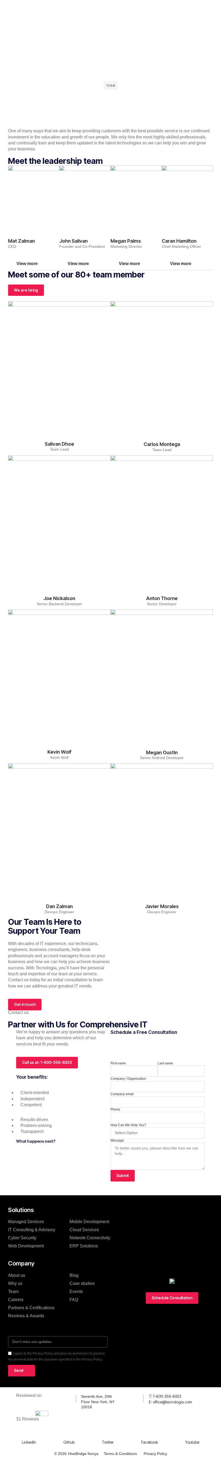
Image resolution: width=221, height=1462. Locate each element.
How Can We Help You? (128, 1125)
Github (69, 1442)
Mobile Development (89, 1221)
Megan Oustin (162, 752)
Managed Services (26, 1221)
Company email (122, 1094)
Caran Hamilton (179, 241)
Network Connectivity (90, 1238)
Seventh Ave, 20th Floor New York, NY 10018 (98, 1401)
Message (117, 1140)
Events (76, 1291)
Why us (15, 1283)
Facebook (149, 1442)
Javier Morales (162, 906)
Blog (74, 1275)
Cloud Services (84, 1229)
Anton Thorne (162, 598)
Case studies (82, 1283)
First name (118, 1063)
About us (16, 1275)
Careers (15, 1299)
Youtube (192, 1442)
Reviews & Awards (26, 1316)
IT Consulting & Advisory (31, 1229)
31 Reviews (27, 1419)
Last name (165, 1063)
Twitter (108, 1442)
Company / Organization (128, 1079)
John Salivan (73, 241)
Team (13, 1291)
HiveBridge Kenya (83, 1453)
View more (27, 263)
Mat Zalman (21, 241)
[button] (33, 264)
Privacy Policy (155, 1453)
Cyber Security (22, 1238)
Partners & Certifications (31, 1307)
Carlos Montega (162, 444)
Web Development (26, 1246)
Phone (115, 1109)
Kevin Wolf (59, 752)
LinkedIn (29, 1442)
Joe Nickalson (59, 598)
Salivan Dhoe (59, 444)
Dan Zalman (59, 906)
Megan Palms (125, 241)
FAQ (74, 1299)
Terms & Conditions (120, 1453)
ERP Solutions (84, 1246)
